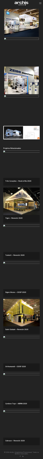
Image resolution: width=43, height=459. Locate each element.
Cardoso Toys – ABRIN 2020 (16, 404)
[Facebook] (20, 456)
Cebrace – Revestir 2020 (15, 441)
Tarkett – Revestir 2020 (14, 255)
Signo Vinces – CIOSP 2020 (15, 292)
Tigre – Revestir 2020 (13, 218)
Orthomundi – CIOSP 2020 (15, 366)
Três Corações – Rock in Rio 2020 (18, 181)
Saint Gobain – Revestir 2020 (16, 329)
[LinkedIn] (23, 456)
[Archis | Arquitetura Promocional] (21, 3)
